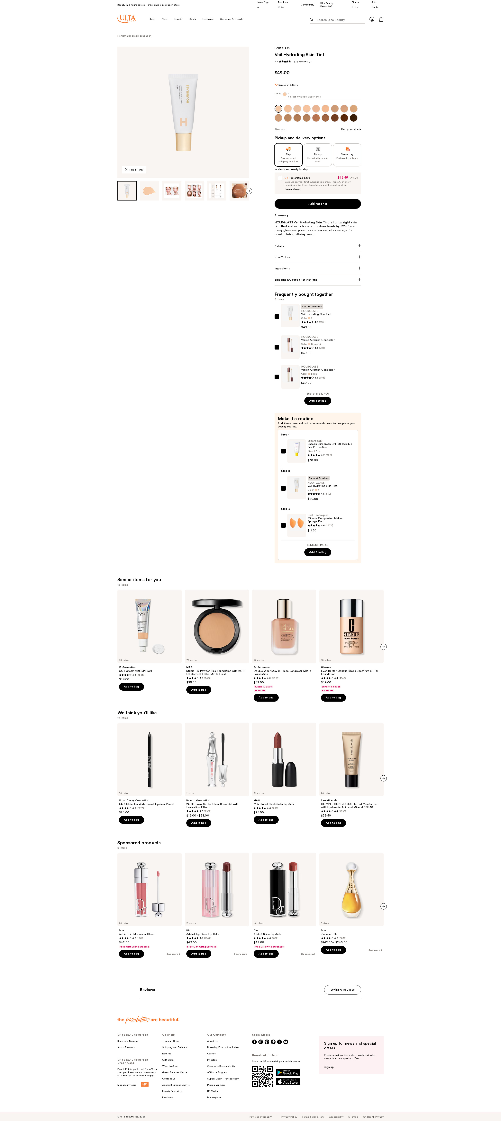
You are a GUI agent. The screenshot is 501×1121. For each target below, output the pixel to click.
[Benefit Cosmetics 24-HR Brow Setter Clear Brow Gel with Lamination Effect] (217, 770)
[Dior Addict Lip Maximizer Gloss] (149, 900)
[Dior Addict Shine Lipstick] (284, 900)
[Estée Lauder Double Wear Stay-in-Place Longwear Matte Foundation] (284, 641)
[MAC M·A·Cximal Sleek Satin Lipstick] (284, 768)
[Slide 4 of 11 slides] (194, 191)
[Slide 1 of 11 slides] (127, 191)
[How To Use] (318, 257)
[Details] (318, 246)
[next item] (249, 191)
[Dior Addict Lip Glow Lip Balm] (217, 900)
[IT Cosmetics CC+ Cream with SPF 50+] (149, 635)
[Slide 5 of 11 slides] (216, 191)
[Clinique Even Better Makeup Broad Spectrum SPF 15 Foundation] (351, 641)
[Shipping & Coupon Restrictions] (318, 279)
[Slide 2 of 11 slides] (149, 191)
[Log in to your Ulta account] (371, 19)
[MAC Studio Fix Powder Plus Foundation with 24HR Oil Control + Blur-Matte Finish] (217, 637)
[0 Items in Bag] (381, 19)
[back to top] (489, 1109)
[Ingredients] (318, 268)
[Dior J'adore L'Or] (351, 898)
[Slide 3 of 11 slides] (171, 191)
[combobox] (318, 96)
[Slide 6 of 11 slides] (239, 191)
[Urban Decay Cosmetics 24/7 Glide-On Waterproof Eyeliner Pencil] (149, 768)
